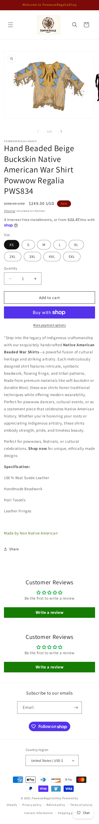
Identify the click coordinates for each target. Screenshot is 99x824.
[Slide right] (61, 131)
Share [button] (14, 549)
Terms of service (81, 805)
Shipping (9, 211)
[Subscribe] (76, 707)
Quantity (10, 268)
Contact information (38, 813)
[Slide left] (38, 131)
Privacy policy (32, 805)
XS (12, 244)
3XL (32, 256)
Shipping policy (69, 813)
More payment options (49, 325)
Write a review (49, 612)
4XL (52, 256)
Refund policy (55, 805)
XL (76, 244)
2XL (13, 256)
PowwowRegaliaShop (47, 798)
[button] (10, 25)
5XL (72, 256)
